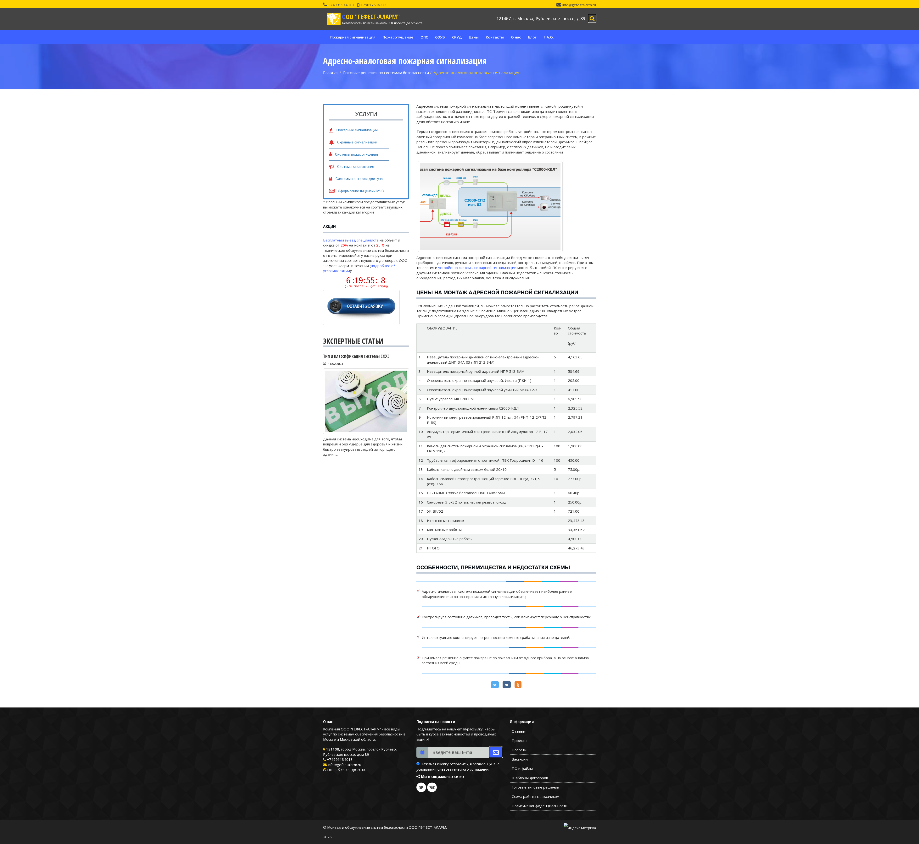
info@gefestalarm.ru (579, 4)
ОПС (424, 37)
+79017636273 (374, 4)
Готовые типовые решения (535, 787)
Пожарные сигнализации (357, 130)
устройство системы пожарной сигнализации (477, 267)
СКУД (457, 37)
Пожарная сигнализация (352, 37)
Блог (532, 37)
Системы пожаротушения (356, 154)
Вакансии (520, 759)
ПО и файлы (522, 768)
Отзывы (519, 731)
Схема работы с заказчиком (535, 796)
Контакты (495, 37)
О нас (516, 37)
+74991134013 (341, 4)
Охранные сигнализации (357, 142)
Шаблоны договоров (530, 777)
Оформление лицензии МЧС (361, 191)
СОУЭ (440, 37)
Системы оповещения (355, 166)
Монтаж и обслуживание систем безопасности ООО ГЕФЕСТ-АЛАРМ (386, 827)
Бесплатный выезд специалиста (351, 240)
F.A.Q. (549, 37)
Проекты (519, 740)
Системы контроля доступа (359, 179)
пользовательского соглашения (463, 769)
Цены (474, 37)
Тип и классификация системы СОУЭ (356, 356)
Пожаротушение (398, 37)
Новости (519, 749)
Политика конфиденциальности (539, 805)
